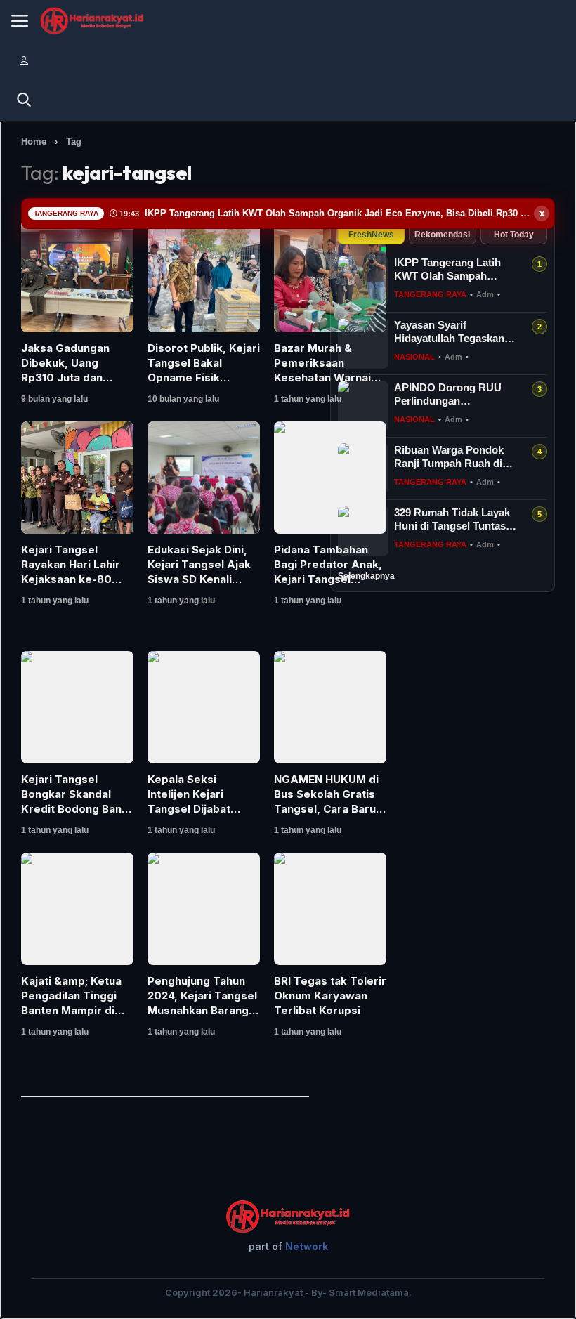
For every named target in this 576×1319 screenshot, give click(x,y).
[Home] (92, 21)
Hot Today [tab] (514, 234)
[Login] (24, 60)
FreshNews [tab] (371, 234)
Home (33, 141)
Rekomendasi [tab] (442, 234)
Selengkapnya (366, 576)
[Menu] (20, 21)
